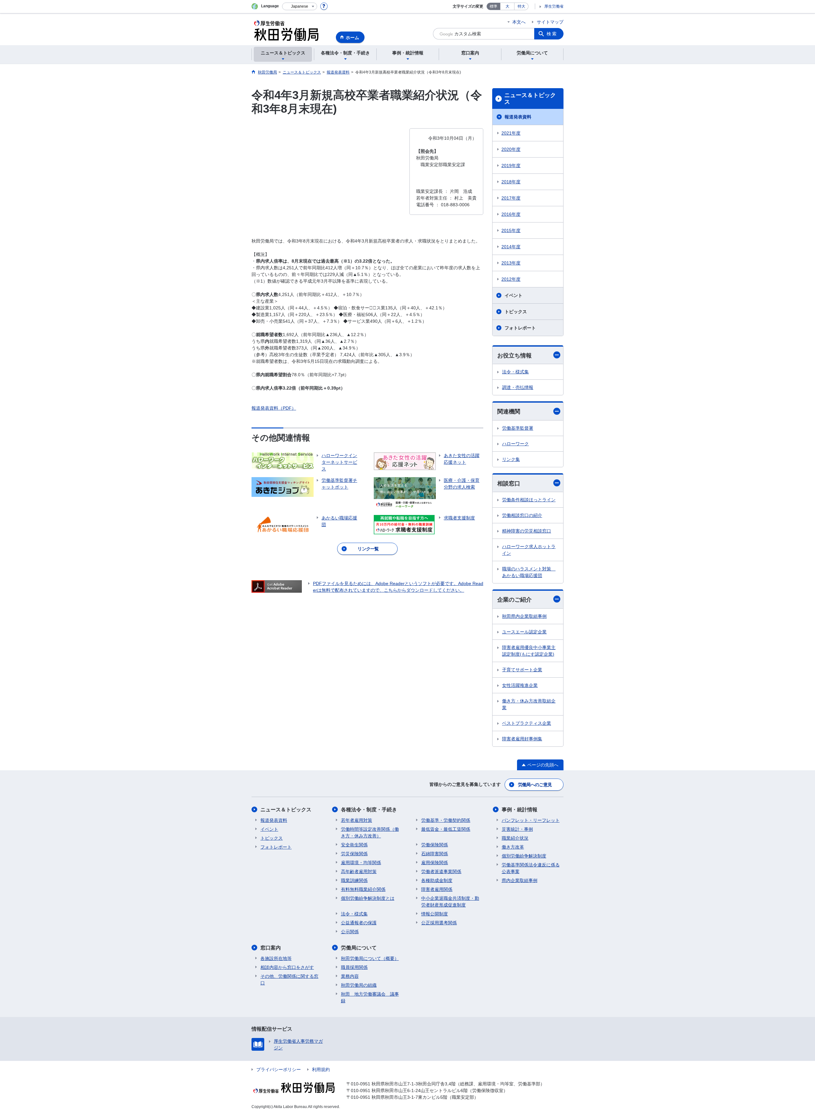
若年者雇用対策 (356, 820)
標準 (493, 6)
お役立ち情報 (514, 355)
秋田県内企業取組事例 (524, 616)
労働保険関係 (434, 844)
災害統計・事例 (517, 829)
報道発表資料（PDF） (274, 408)
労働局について (359, 947)
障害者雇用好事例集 (522, 738)
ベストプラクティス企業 (526, 723)
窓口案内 (270, 947)
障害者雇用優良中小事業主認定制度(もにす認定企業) (529, 651)
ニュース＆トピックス (530, 98)
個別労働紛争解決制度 (524, 855)
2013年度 (511, 262)
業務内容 (350, 976)
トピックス (516, 311)
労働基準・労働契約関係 (445, 820)
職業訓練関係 (354, 880)
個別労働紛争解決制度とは (367, 898)
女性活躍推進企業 (520, 685)
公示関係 (350, 931)
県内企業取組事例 (519, 880)
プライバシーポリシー (278, 1069)
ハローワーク (515, 443)
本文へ (519, 22)
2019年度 (511, 165)
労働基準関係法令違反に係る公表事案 (531, 868)
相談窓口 (508, 483)
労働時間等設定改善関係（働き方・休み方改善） (370, 832)
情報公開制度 (434, 913)
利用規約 (321, 1069)
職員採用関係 (354, 967)
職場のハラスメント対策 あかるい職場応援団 (529, 572)
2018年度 (511, 181)
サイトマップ (550, 22)
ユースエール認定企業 (524, 631)
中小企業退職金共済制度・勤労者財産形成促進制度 (450, 901)
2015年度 (511, 230)
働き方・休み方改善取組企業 (529, 704)
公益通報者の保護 (359, 922)
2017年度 (511, 198)
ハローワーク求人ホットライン (529, 550)
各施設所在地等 (276, 958)
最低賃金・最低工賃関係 (445, 829)
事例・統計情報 (519, 809)
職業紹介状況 (515, 838)
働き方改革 (513, 847)
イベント (513, 295)
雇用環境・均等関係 (361, 862)
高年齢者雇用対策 (359, 871)
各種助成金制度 (436, 880)
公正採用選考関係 (439, 922)
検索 (552, 33)
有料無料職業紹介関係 (363, 889)
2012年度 (511, 279)
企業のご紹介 (514, 599)
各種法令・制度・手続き (369, 809)
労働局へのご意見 (535, 784)
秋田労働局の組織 (359, 985)
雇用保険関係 (434, 862)
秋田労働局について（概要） (370, 958)
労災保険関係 (354, 853)
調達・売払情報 (517, 387)
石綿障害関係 (434, 853)
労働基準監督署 (517, 428)
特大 (521, 6)
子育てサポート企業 (522, 669)
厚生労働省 (553, 6)
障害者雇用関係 (436, 889)
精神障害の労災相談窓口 (526, 530)
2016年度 (511, 214)
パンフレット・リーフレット (531, 820)
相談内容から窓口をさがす (287, 967)
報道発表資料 (518, 116)
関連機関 (508, 411)
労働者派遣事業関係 (441, 871)
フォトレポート (520, 327)
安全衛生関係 (354, 844)
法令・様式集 (515, 371)
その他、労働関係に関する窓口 (289, 979)
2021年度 (511, 133)
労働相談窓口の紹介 (522, 515)
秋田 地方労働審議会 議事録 (370, 997)
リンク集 (511, 459)
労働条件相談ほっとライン (529, 499)
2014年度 (511, 246)
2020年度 (511, 149)
